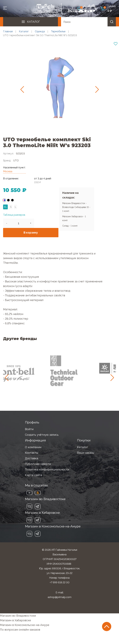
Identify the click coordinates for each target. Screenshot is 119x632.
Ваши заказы (85, 452)
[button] (22, 89)
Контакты (31, 452)
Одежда (40, 31)
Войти (29, 429)
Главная (8, 31)
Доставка (31, 458)
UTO (16, 160)
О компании (33, 447)
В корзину (31, 232)
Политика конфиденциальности (47, 469)
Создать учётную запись (42, 434)
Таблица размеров (14, 214)
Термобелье (58, 31)
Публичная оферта (38, 464)
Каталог (33, 21)
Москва (7, 171)
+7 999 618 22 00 (59, 582)
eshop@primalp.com (59, 597)
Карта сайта (33, 475)
